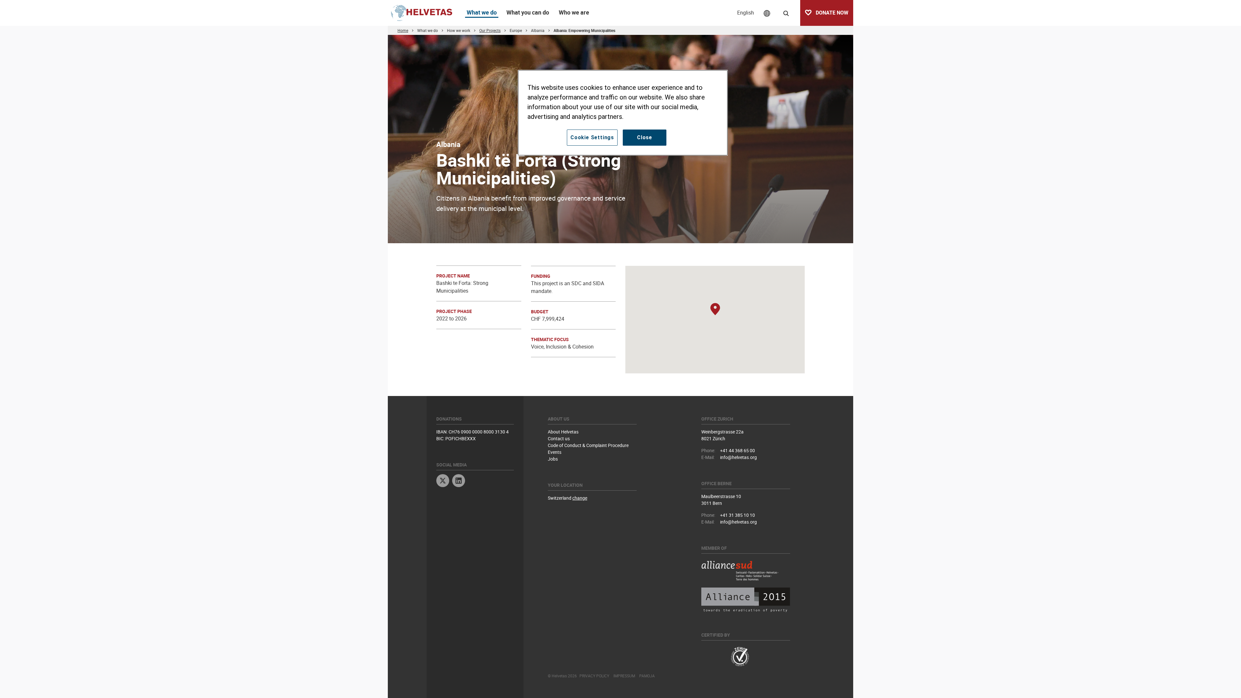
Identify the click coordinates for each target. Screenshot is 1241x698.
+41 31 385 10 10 (737, 515)
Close (644, 137)
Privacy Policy (594, 675)
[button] (715, 309)
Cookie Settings (592, 137)
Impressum (624, 675)
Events (554, 452)
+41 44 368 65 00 (737, 450)
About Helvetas (563, 432)
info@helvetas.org (738, 457)
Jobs (553, 459)
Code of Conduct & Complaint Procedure (588, 445)
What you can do (527, 12)
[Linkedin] (458, 481)
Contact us (559, 438)
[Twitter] (442, 481)
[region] (623, 113)
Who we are (574, 12)
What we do (482, 12)
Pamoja (647, 675)
